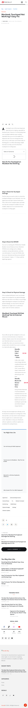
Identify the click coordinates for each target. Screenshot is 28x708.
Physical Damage (6, 507)
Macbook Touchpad (20, 500)
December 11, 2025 (5, 601)
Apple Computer (8, 8)
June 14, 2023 (5, 565)
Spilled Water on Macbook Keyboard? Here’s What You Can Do (12, 569)
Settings (14, 507)
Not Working (5, 504)
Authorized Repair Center (15, 497)
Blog (2, 8)
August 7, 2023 (6, 585)
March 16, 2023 (6, 572)
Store (2, 685)
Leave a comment (13, 549)
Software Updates (6, 510)
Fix (12, 500)
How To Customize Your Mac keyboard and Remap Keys (12, 576)
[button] (23, 151)
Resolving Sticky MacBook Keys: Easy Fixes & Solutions (12, 562)
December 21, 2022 (6, 579)
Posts (2, 682)
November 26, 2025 (14, 616)
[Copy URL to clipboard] (12, 124)
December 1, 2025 (5, 608)
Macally (3, 705)
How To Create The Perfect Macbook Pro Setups (13, 582)
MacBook (15, 8)
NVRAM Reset (13, 504)
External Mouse (6, 500)
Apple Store (5, 497)
